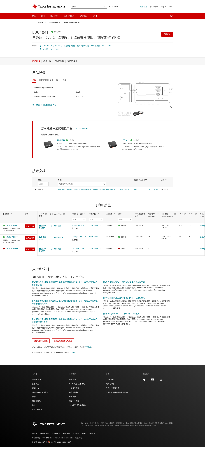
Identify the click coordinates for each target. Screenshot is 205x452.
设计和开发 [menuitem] (54, 16)
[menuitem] (171, 16)
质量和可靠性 (74, 401)
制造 (34, 405)
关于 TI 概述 (36, 379)
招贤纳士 (35, 384)
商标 (84, 434)
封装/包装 (72, 397)
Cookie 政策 (44, 434)
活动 (34, 397)
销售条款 (66, 434)
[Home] (48, 6)
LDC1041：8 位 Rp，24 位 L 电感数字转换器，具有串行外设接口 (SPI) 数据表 (71, 46)
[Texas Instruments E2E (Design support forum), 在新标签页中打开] (152, 381)
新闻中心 (35, 388)
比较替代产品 (84, 129)
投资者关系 (36, 401)
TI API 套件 (110, 379)
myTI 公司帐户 (111, 384)
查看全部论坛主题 (41, 341)
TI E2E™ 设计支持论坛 (77, 384)
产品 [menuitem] (34, 16)
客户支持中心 (74, 392)
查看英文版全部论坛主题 (63, 341)
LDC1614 (61, 140)
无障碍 (34, 434)
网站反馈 (92, 434)
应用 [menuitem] (43, 16)
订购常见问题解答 (112, 392)
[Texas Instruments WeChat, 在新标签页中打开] (144, 381)
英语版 (45, 49)
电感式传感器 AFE (70, 23)
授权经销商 (123, 392)
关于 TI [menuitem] (94, 16)
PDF (103, 46)
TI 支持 (72, 352)
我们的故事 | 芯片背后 (40, 392)
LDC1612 (125, 140)
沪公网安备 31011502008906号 (61, 442)
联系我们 (72, 379)
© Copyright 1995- (41, 438)
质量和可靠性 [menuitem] (69, 16)
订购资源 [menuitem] (83, 16)
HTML (109, 46)
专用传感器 (53, 23)
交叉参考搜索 (74, 388)
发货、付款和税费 (112, 388)
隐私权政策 (56, 434)
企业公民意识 (37, 409)
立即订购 (167, 34)
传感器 (40, 23)
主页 (34, 23)
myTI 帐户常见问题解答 (77, 405)
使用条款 (87, 347)
